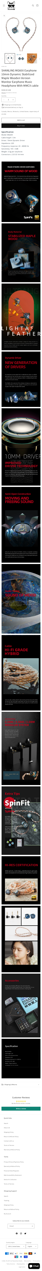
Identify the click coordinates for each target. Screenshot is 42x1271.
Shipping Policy (9, 1132)
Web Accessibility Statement (13, 1175)
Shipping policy (21, 1264)
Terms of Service (9, 1145)
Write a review (21, 1109)
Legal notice (22, 1267)
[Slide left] (2, 59)
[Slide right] (40, 59)
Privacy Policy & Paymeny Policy (14, 1162)
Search (6, 1123)
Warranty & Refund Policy (12, 1150)
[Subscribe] (32, 1226)
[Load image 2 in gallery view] (21, 58)
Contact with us (9, 1141)
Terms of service (11, 1264)
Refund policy (27, 1261)
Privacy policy (36, 1261)
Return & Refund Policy (11, 1136)
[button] (4, 5)
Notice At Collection (10, 1179)
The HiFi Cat (9, 1261)
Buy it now (21, 126)
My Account (7, 1214)
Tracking (6, 1200)
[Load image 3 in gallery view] (32, 58)
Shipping (3, 92)
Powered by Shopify (17, 1261)
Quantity (3, 96)
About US (7, 1128)
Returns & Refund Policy (11, 1209)
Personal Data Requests (11, 1171)
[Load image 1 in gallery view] (10, 58)
